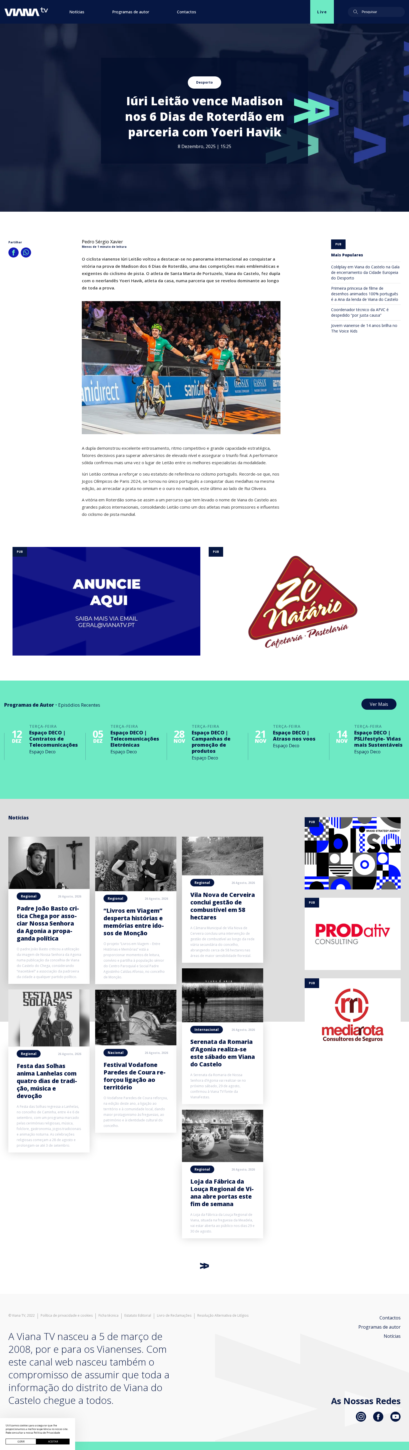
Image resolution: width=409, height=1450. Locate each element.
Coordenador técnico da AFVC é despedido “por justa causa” (360, 312)
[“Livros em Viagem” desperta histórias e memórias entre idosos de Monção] (135, 889)
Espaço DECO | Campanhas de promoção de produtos (211, 741)
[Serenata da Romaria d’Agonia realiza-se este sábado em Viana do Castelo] (222, 1021)
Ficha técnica (108, 1315)
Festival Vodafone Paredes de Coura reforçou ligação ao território (135, 1076)
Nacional (116, 1052)
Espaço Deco (42, 752)
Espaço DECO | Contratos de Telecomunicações (53, 738)
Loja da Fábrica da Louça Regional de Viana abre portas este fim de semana (222, 1193)
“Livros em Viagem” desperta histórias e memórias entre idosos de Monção (134, 922)
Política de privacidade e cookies (67, 1315)
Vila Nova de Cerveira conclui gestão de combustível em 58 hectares (222, 906)
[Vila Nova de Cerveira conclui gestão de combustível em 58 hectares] (222, 874)
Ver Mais (379, 704)
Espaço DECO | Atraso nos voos (294, 735)
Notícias (76, 11)
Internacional (206, 1029)
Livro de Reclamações (174, 1315)
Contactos (186, 11)
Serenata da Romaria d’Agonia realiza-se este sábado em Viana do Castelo (222, 1053)
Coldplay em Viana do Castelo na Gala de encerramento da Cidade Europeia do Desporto (365, 272)
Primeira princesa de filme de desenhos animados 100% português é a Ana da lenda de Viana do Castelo (364, 294)
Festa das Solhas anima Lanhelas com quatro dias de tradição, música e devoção (47, 1081)
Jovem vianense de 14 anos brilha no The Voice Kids (364, 328)
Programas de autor (130, 11)
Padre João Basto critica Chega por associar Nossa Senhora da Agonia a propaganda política (48, 923)
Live (322, 11)
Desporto (204, 82)
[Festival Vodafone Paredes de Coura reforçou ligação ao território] (135, 1044)
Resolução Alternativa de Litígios (222, 1315)
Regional (28, 896)
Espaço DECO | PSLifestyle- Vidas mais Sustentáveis (378, 738)
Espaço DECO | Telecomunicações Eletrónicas (134, 738)
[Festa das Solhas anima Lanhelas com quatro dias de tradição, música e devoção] (49, 1045)
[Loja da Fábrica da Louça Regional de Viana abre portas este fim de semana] (222, 1160)
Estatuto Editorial (137, 1315)
